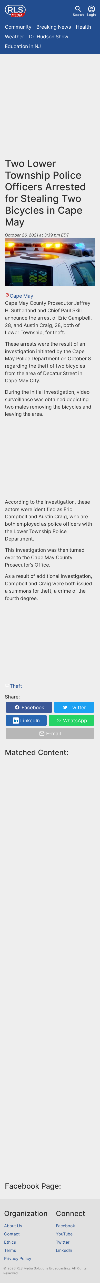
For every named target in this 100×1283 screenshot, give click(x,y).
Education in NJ (23, 46)
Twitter (77, 707)
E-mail (53, 733)
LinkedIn (29, 720)
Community (18, 27)
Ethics (10, 1242)
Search (78, 15)
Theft (16, 686)
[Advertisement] (50, 108)
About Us (13, 1225)
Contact (12, 1234)
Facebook (32, 707)
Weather (14, 36)
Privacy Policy (17, 1258)
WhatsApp (74, 720)
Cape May (21, 296)
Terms (10, 1250)
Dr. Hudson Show (48, 36)
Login (91, 15)
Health (83, 27)
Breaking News (53, 27)
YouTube (64, 1234)
